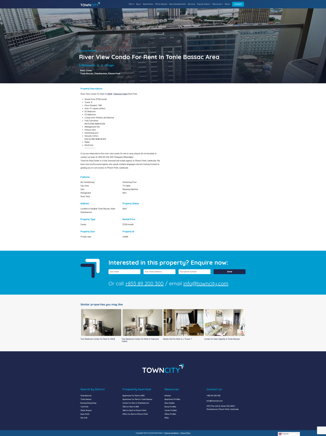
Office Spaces (161, 4)
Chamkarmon (100, 73)
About (227, 4)
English (285, 434)
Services (191, 4)
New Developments (177, 4)
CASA (109, 94)
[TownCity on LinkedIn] (209, 415)
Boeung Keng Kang (88, 403)
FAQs (167, 418)
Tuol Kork (84, 407)
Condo (89, 70)
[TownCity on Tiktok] (217, 415)
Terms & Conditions (171, 433)
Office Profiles (170, 414)
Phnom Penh (114, 73)
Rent (131, 4)
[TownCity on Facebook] (207, 415)
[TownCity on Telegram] (215, 415)
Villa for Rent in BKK (131, 407)
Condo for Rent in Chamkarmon (136, 403)
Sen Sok (83, 418)
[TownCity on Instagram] (213, 415)
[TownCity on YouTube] (211, 415)
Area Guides (170, 403)
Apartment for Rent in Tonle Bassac (137, 399)
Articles (168, 396)
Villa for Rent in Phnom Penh (134, 410)
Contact (238, 4)
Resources (216, 4)
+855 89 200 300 (144, 283)
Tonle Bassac (86, 73)
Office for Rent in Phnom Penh (135, 414)
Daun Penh (84, 414)
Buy (137, 4)
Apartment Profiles (172, 399)
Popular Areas (203, 4)
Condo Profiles (171, 410)
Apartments (148, 4)
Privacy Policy (185, 433)
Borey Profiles (170, 407)
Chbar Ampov (86, 410)
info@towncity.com (205, 283)
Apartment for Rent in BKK (134, 396)
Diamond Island (120, 94)
